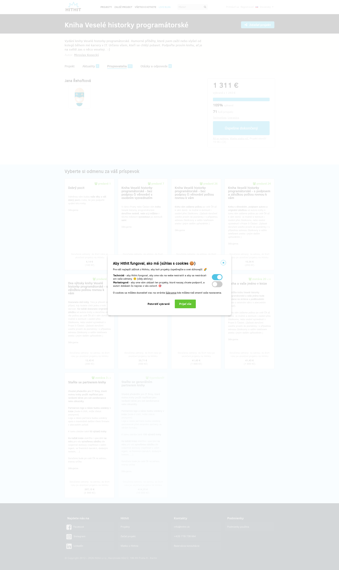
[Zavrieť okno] (223, 262)
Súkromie (171, 292)
